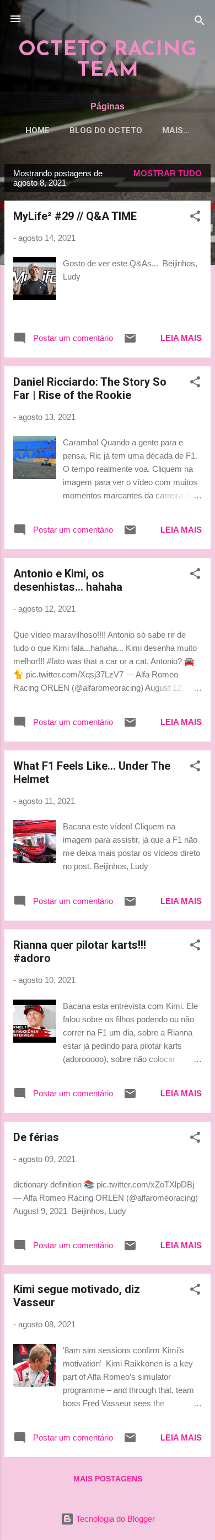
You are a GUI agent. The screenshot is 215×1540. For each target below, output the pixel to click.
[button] (195, 218)
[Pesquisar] (199, 22)
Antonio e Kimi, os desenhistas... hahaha (67, 580)
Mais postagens (107, 1478)
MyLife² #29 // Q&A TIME (75, 216)
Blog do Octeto (105, 130)
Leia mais (181, 338)
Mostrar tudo (167, 173)
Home (37, 130)
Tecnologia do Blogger (114, 1518)
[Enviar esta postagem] (130, 341)
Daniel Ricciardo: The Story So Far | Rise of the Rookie (89, 388)
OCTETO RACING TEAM (107, 60)
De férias (36, 1137)
